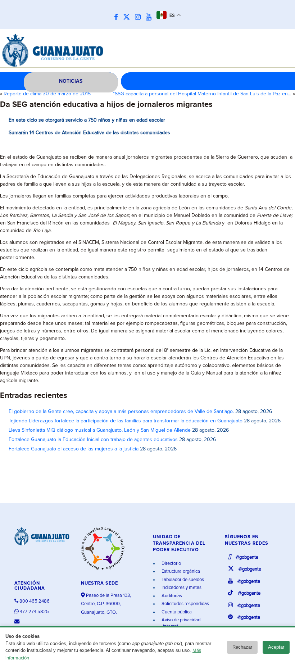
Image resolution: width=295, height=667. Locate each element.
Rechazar (242, 647)
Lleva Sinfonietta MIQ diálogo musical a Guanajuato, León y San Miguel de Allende (100, 430)
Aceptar (276, 647)
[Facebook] (118, 17)
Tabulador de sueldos (182, 579)
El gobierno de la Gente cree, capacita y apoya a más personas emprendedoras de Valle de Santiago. (121, 411)
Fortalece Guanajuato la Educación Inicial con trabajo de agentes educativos (93, 439)
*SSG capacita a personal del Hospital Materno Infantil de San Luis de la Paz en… (202, 93)
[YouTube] (150, 17)
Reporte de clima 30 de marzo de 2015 (47, 93)
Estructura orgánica (180, 571)
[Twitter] (128, 17)
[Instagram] (139, 17)
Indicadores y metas (180, 587)
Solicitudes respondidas (184, 604)
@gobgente (246, 557)
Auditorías (171, 596)
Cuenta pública (176, 612)
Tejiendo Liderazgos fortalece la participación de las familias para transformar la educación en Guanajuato (125, 420)
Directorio (170, 563)
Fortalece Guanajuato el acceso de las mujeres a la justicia (74, 449)
